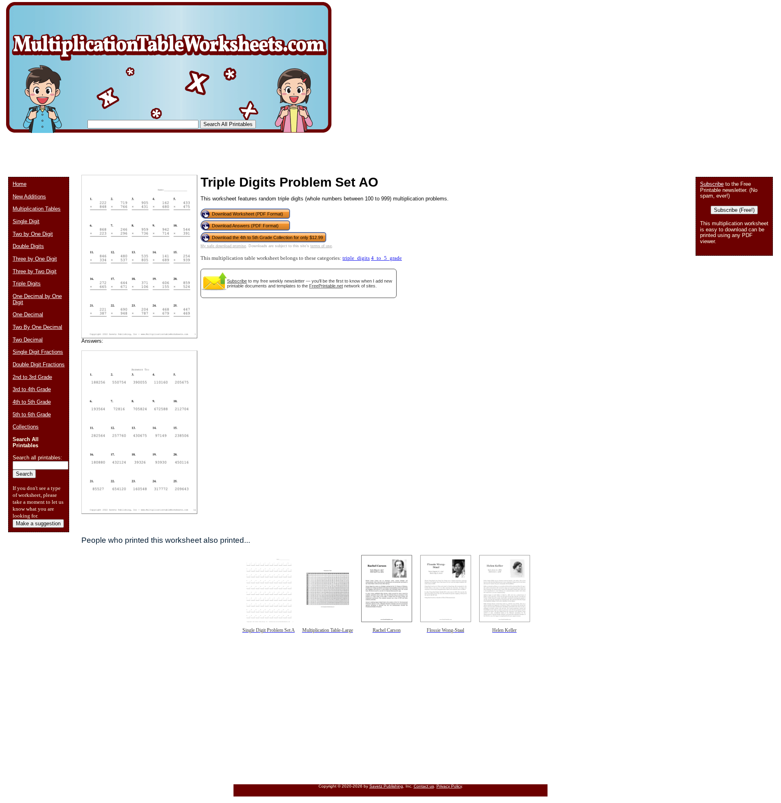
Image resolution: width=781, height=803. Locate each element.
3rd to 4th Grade (32, 389)
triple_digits (356, 258)
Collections (26, 427)
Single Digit (26, 221)
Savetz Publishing (386, 786)
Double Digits (28, 246)
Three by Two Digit (35, 271)
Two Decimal (28, 340)
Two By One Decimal (37, 327)
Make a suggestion (38, 523)
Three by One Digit (35, 259)
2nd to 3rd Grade (32, 377)
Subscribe (237, 281)
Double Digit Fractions (39, 364)
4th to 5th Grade (32, 402)
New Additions (29, 197)
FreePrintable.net (326, 285)
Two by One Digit (33, 234)
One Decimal (28, 314)
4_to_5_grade (386, 258)
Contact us (424, 786)
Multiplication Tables (37, 209)
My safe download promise (223, 246)
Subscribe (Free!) (734, 210)
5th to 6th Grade (32, 414)
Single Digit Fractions (38, 352)
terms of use (321, 246)
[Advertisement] (156, 150)
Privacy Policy (449, 786)
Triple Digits (27, 284)
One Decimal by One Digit (37, 299)
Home (19, 184)
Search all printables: (37, 458)
